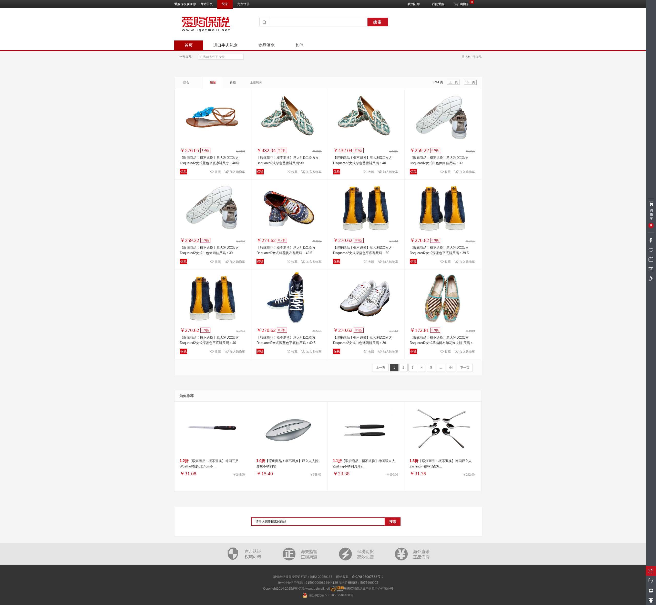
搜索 (377, 22)
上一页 (453, 82)
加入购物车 (237, 172)
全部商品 (185, 57)
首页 (188, 45)
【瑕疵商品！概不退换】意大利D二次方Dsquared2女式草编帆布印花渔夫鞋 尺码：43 (441, 340)
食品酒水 (266, 45)
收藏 (218, 172)
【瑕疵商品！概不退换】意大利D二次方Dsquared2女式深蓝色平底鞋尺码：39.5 (439, 250)
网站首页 (206, 4)
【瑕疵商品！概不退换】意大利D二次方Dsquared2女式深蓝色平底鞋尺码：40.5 (286, 340)
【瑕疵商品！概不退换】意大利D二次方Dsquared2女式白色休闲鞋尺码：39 (439, 160)
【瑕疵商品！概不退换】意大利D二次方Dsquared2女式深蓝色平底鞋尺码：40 (209, 340)
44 (451, 367)
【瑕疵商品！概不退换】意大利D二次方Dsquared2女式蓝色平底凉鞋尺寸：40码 (209, 160)
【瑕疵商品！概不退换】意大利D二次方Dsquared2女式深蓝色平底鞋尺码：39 (362, 250)
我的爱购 (438, 4)
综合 (186, 82)
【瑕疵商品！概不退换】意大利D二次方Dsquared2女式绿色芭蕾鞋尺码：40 (362, 160)
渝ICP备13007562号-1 (367, 577)
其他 (299, 45)
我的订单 (414, 4)
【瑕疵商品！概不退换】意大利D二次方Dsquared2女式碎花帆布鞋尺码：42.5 (286, 250)
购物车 (464, 3)
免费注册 (243, 4)
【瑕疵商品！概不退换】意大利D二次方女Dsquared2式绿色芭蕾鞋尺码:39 (288, 160)
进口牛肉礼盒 (225, 45)
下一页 (470, 82)
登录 (225, 4)
